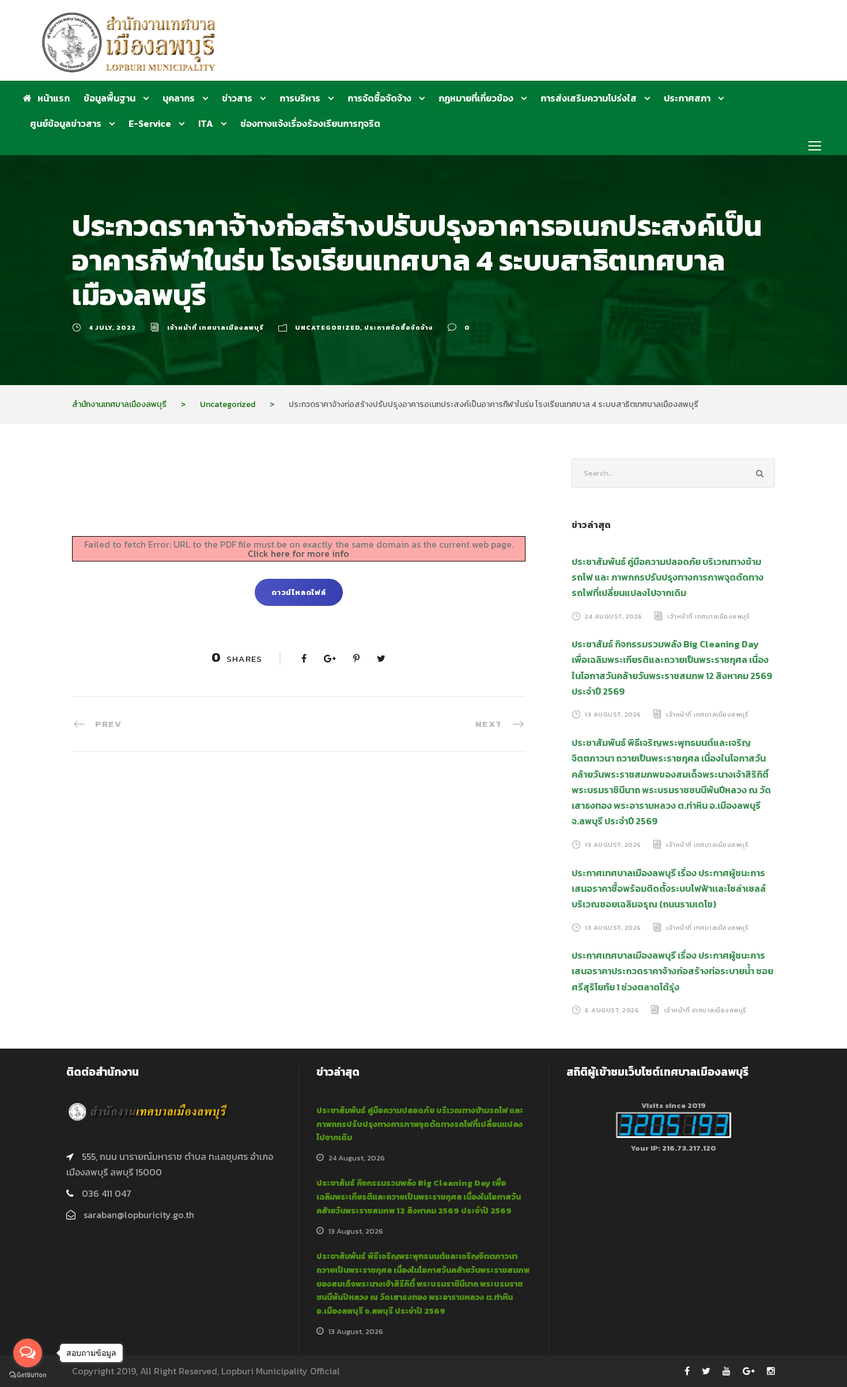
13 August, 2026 (613, 714)
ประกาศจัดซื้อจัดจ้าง (398, 327)
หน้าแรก (53, 98)
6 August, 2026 (612, 1010)
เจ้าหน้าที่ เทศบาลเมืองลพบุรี (215, 327)
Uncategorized (327, 327)
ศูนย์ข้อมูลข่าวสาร (65, 123)
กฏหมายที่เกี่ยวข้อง (475, 98)
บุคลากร (178, 98)
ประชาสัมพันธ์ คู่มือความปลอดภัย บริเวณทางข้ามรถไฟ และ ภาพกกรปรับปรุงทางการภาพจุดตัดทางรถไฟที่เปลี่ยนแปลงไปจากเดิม (667, 577)
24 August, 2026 (613, 615)
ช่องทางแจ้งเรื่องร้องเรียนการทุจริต (310, 123)
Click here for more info (298, 553)
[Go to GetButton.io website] (27, 1375)
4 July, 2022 (112, 327)
